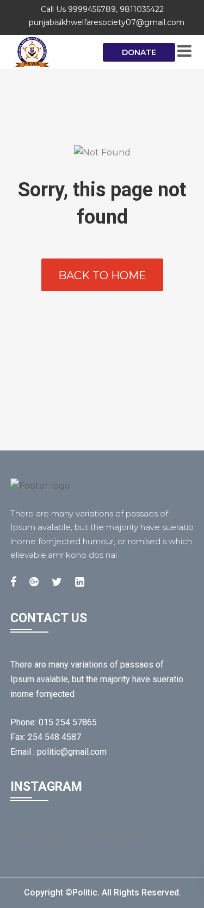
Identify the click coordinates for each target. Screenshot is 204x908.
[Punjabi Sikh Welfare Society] (54, 52)
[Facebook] (13, 582)
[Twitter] (57, 582)
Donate (139, 52)
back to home (102, 275)
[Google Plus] (34, 582)
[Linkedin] (79, 582)
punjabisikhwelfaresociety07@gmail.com (106, 22)
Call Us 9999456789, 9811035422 (102, 9)
